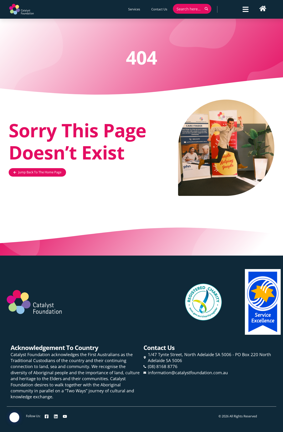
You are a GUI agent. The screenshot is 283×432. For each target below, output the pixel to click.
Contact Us (159, 9)
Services (134, 9)
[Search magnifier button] (206, 8)
